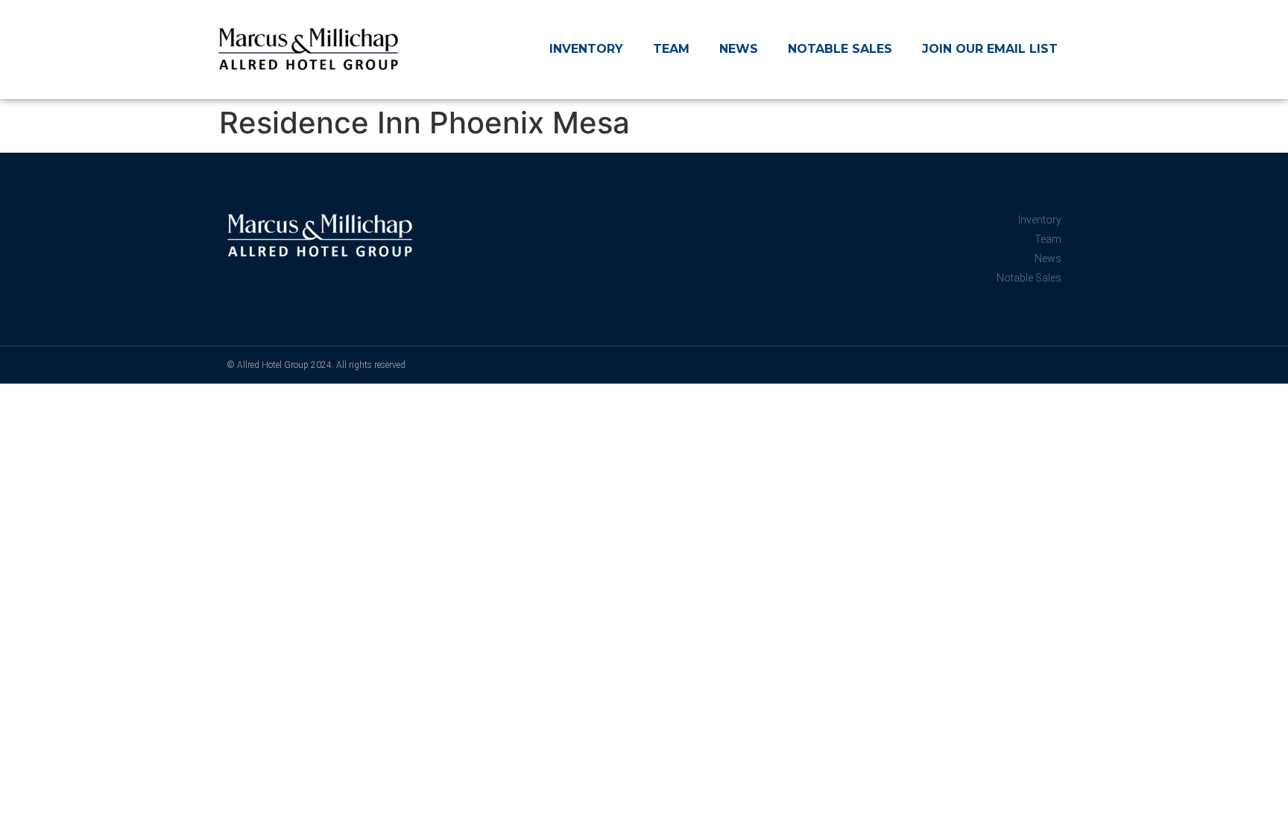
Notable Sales (840, 49)
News (738, 49)
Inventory (586, 49)
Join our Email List (990, 49)
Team (671, 49)
